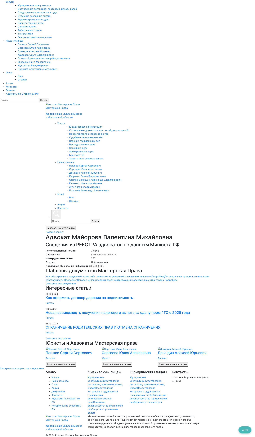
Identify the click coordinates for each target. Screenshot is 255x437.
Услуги (10, 1)
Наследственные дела (31, 23)
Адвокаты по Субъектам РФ (22, 93)
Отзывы (22, 79)
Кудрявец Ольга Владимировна (36, 54)
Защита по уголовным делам (35, 37)
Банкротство (25, 33)
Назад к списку (55, 231)
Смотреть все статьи (58, 338)
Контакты (11, 86)
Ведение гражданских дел (33, 19)
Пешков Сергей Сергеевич (33, 44)
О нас (9, 72)
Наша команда (14, 40)
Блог (20, 76)
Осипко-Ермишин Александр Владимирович (44, 58)
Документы (58, 391)
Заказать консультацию (61, 227)
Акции (9, 83)
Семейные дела (27, 26)
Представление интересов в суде (37, 12)
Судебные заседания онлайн (34, 15)
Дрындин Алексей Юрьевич (34, 51)
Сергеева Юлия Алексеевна (34, 47)
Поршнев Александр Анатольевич (37, 68)
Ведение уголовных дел (148, 402)
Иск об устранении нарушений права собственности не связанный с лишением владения (105, 276)
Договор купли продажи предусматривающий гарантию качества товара (127, 279)
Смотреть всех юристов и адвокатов (22, 368)
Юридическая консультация (34, 5)
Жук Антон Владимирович (33, 65)
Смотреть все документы (61, 283)
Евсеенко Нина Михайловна (34, 61)
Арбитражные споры (30, 30)
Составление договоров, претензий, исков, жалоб (47, 8)
